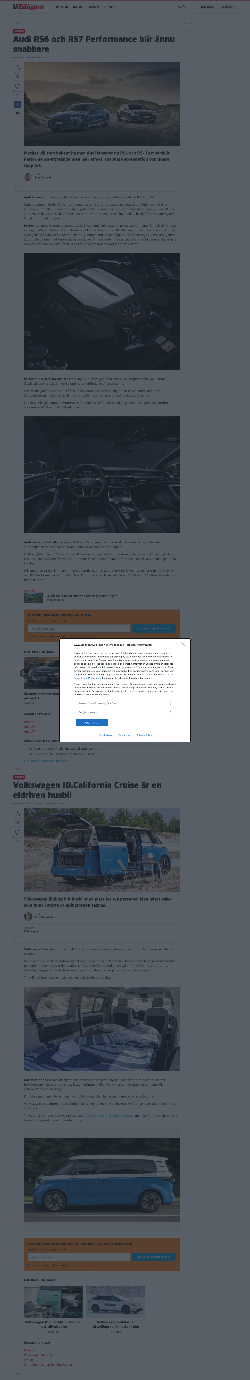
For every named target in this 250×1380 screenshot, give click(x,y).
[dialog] (125, 690)
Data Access (125, 735)
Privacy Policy (144, 735)
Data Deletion (105, 735)
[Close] (184, 645)
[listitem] (125, 703)
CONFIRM (92, 722)
